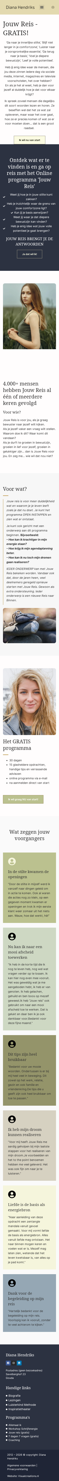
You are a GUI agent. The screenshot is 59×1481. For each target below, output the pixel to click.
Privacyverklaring (17, 1469)
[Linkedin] (19, 1363)
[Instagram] (13, 1363)
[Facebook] (8, 1363)
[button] (41, 7)
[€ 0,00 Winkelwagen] (53, 7)
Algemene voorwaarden (21, 1465)
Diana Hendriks (20, 1354)
